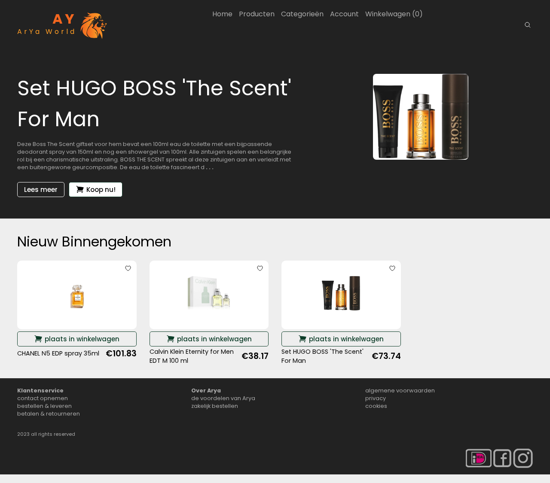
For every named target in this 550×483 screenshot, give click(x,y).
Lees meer (41, 189)
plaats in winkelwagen (82, 338)
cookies (376, 406)
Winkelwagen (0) (394, 14)
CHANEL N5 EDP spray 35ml (58, 353)
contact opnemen (42, 398)
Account (344, 14)
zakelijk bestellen (214, 406)
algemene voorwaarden (400, 390)
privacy (375, 398)
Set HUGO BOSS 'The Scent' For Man (322, 356)
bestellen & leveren (44, 406)
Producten (257, 14)
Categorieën (302, 14)
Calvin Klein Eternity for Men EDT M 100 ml (192, 356)
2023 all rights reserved (46, 434)
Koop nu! (101, 189)
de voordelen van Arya (223, 398)
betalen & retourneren (48, 413)
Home (222, 14)
